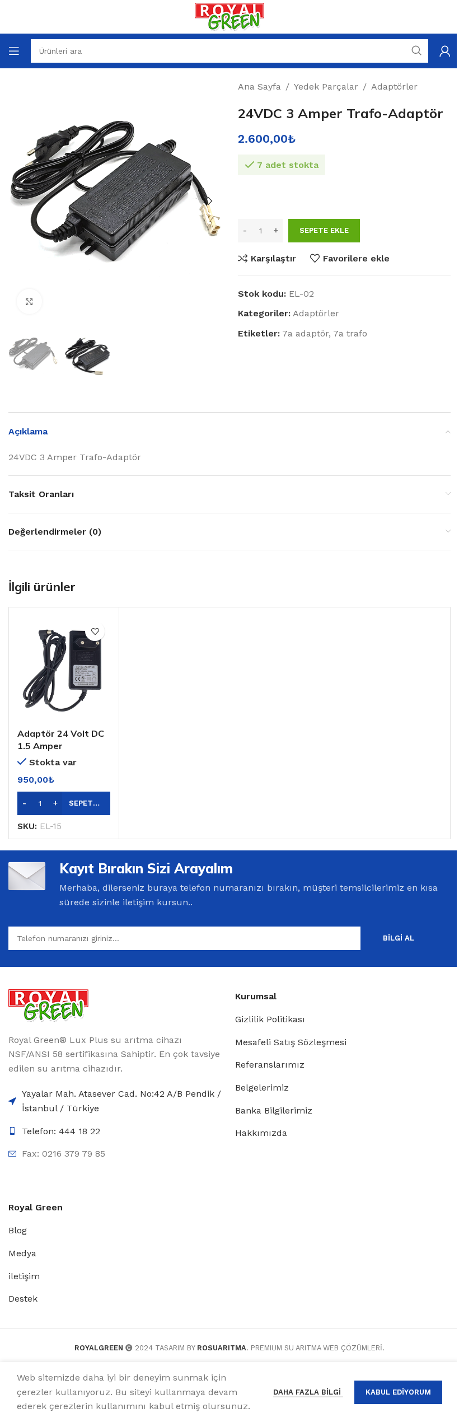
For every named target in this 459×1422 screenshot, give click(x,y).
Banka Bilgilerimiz (273, 1110)
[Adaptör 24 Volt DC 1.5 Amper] (63, 669)
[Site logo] (229, 16)
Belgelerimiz (262, 1087)
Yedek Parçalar (326, 86)
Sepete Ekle (324, 230)
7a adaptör (305, 333)
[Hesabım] (445, 51)
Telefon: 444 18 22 (61, 1131)
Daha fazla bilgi (308, 1392)
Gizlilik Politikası (270, 1019)
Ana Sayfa (259, 86)
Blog (17, 1230)
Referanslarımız (270, 1064)
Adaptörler (394, 86)
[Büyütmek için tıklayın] (29, 301)
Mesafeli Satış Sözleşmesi (290, 1042)
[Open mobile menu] (14, 51)
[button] (19, 201)
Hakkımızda (261, 1133)
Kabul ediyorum (398, 1392)
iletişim (24, 1276)
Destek (23, 1298)
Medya (22, 1253)
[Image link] (48, 1004)
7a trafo (350, 333)
